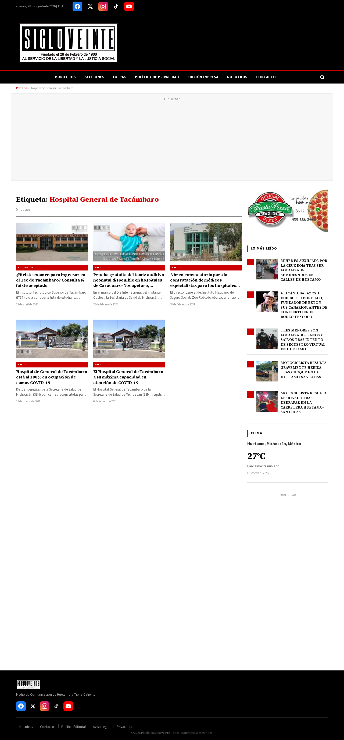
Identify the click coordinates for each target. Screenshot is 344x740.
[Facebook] (77, 6)
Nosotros (237, 77)
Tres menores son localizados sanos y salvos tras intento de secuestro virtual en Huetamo (303, 339)
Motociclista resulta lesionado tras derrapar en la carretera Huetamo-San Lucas (304, 402)
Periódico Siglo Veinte (155, 733)
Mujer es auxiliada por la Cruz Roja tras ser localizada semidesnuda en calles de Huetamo (304, 270)
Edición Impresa (203, 77)
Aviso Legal (101, 726)
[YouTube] (129, 6)
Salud (99, 267)
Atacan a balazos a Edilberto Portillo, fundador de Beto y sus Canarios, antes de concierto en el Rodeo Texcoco (304, 305)
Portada (21, 88)
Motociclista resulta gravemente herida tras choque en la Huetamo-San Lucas (304, 369)
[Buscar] (322, 77)
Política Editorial (73, 726)
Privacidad (124, 726)
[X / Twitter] (90, 6)
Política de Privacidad (157, 77)
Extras (119, 77)
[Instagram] (103, 6)
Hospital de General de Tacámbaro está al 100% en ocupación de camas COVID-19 (51, 377)
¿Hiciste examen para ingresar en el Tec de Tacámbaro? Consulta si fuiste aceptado (50, 280)
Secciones (95, 77)
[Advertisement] (172, 140)
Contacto (266, 77)
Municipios (65, 77)
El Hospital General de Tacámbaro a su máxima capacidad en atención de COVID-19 (128, 377)
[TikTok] (116, 6)
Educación (26, 267)
